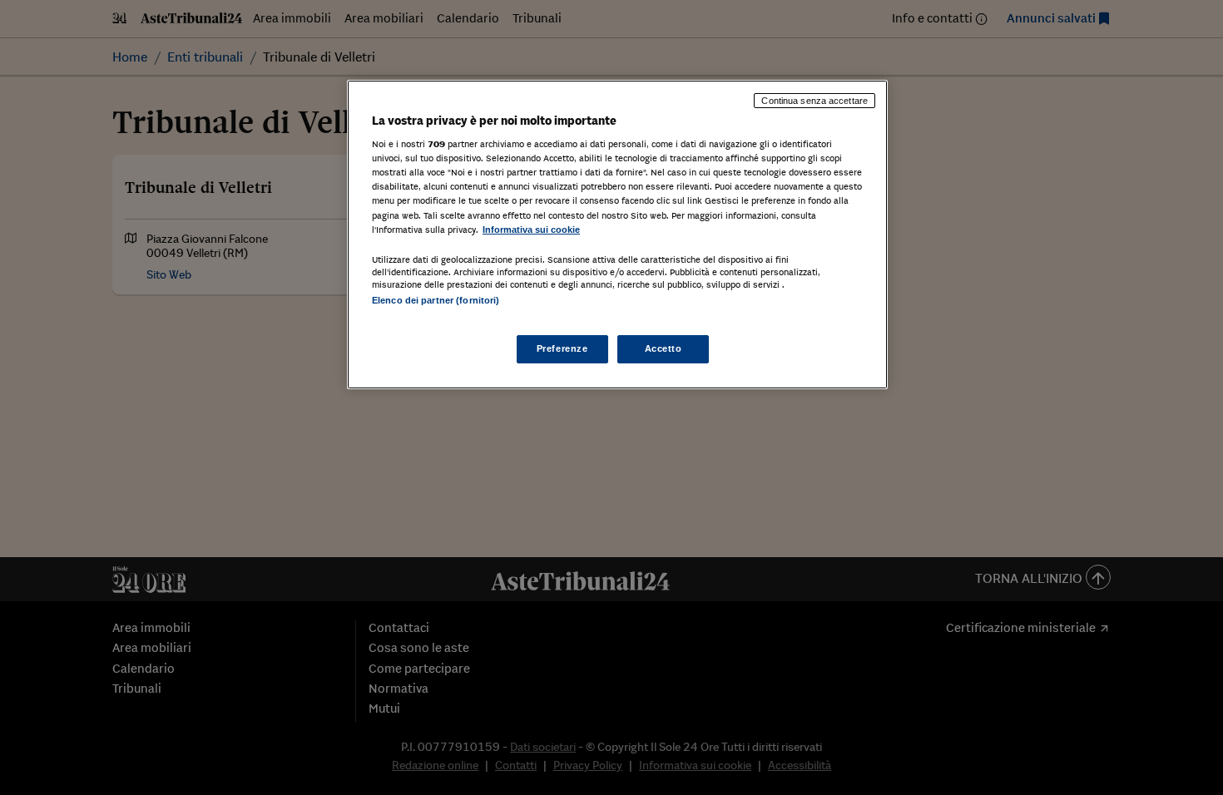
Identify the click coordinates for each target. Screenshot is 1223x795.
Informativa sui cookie (531, 230)
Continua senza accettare (814, 101)
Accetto (663, 348)
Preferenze (562, 348)
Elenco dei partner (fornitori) (435, 300)
